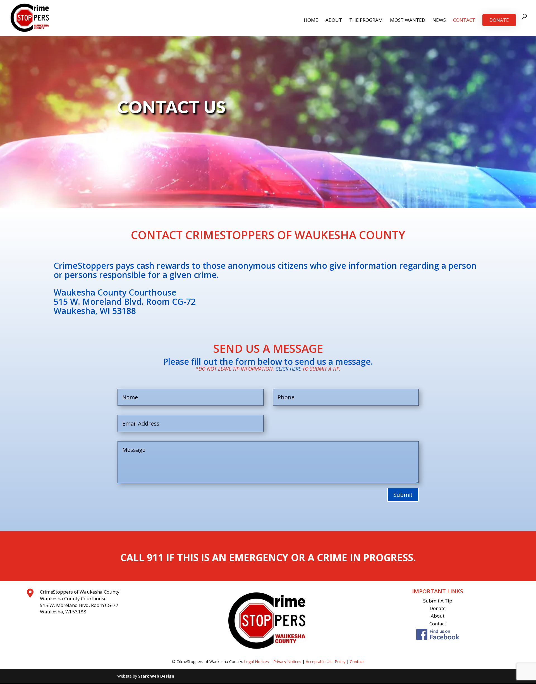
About (334, 20)
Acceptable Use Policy (325, 661)
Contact (464, 20)
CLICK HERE (288, 368)
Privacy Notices (287, 661)
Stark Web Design (156, 676)
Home (311, 20)
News (439, 20)
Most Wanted (407, 20)
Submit (403, 494)
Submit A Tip (437, 600)
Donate (499, 20)
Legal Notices (256, 661)
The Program (366, 20)
